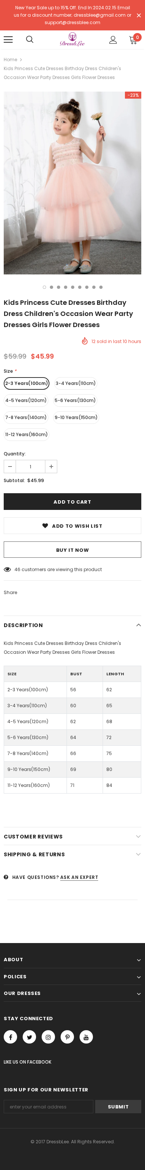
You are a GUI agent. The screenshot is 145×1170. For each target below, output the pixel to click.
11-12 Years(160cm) (26, 434)
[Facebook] (10, 1037)
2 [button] (51, 287)
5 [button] (72, 287)
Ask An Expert (79, 877)
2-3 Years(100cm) (26, 383)
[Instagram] (48, 1037)
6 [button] (79, 287)
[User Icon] (113, 40)
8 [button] (94, 287)
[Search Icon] (29, 39)
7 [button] (86, 287)
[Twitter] (29, 1037)
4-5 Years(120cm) (26, 400)
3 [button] (58, 287)
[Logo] (72, 39)
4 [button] (65, 287)
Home (10, 59)
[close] (138, 16)
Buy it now (72, 550)
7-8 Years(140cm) (26, 417)
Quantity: (15, 454)
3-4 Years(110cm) (76, 383)
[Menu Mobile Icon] (8, 39)
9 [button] (101, 287)
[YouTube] (86, 1037)
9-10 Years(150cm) (76, 417)
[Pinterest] (67, 1037)
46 (17, 569)
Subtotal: (14, 480)
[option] (72, 183)
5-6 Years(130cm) (75, 400)
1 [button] (44, 287)
